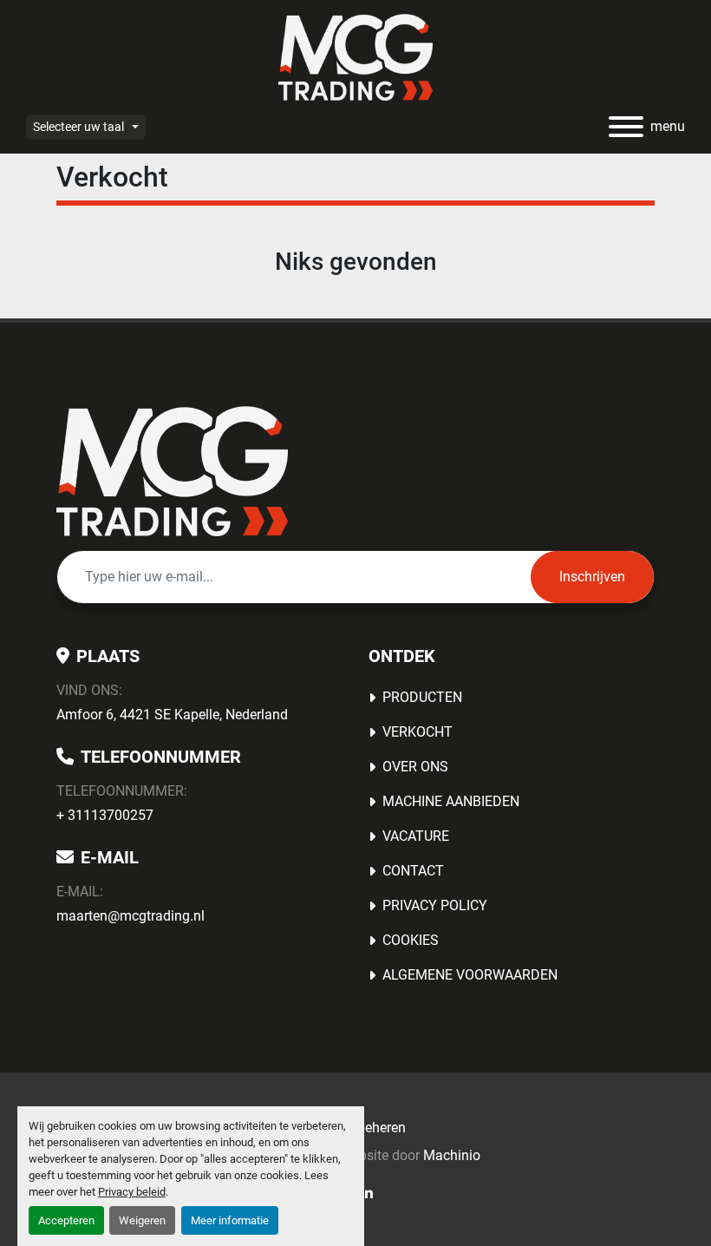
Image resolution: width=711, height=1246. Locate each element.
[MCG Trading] (172, 470)
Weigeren (142, 1220)
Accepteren (66, 1220)
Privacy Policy (434, 905)
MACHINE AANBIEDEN (450, 801)
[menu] (626, 126)
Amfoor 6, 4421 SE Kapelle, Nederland (172, 714)
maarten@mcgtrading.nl (130, 916)
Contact (413, 870)
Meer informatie (230, 1220)
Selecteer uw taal (78, 127)
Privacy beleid (132, 1191)
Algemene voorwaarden (470, 975)
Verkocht (417, 732)
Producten (422, 697)
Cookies (410, 940)
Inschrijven (592, 576)
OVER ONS (415, 766)
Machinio (451, 1155)
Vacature (415, 836)
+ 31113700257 (104, 815)
